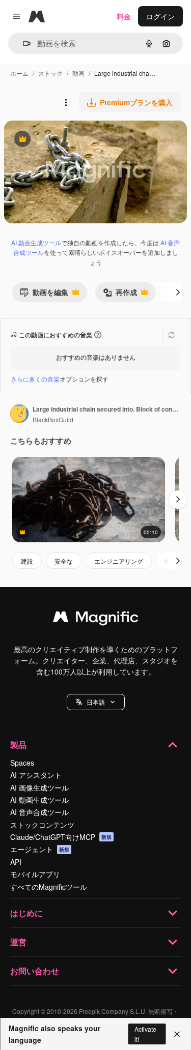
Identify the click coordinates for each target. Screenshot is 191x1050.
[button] (96, 702)
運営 (18, 942)
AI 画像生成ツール (39, 787)
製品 (18, 744)
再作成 (120, 294)
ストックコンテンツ (42, 825)
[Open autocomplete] (23, 43)
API (15, 862)
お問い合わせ (34, 971)
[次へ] (178, 292)
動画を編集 (44, 294)
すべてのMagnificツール (48, 887)
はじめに (26, 913)
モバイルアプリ (35, 874)
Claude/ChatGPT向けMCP (61, 837)
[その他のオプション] (66, 102)
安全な (63, 561)
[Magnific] (96, 619)
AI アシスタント (36, 775)
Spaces (22, 762)
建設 (27, 561)
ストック (50, 73)
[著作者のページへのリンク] (19, 414)
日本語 (96, 701)
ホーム (19, 73)
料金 (124, 16)
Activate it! (145, 1034)
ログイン (160, 16)
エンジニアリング (118, 561)
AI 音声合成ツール (39, 812)
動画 (78, 73)
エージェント (39, 849)
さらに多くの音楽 (35, 378)
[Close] (177, 1034)
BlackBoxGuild (53, 419)
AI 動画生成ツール (36, 242)
